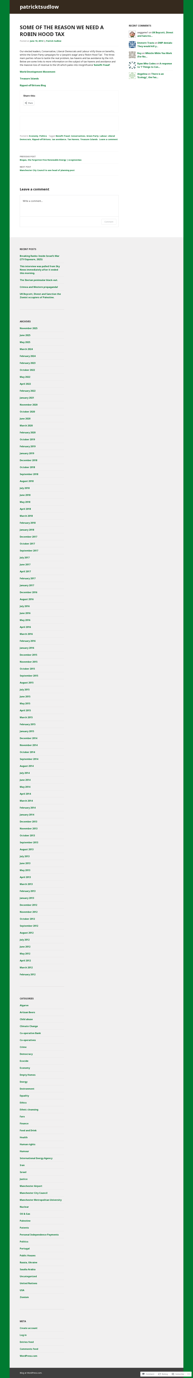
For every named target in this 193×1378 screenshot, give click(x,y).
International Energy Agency (36, 1158)
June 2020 (25, 418)
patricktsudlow (39, 6)
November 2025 (28, 328)
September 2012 (29, 925)
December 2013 (28, 821)
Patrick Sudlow (53, 41)
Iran (22, 1165)
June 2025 (25, 335)
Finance (24, 1123)
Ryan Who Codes (146, 63)
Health (24, 1137)
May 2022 (25, 376)
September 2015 (29, 675)
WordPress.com (28, 1355)
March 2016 (26, 634)
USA (22, 1290)
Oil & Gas (25, 1213)
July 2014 (25, 773)
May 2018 (25, 502)
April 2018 (25, 508)
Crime (23, 1047)
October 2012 (27, 918)
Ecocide (24, 1060)
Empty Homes (27, 1074)
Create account (28, 1328)
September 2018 (29, 474)
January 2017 (27, 585)
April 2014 (25, 793)
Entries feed (27, 1342)
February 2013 (27, 891)
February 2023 (27, 363)
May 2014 (25, 786)
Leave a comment (108, 139)
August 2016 (26, 599)
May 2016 (25, 620)
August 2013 (26, 849)
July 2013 (25, 856)
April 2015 (25, 710)
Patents (24, 1227)
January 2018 (27, 529)
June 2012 (25, 946)
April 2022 (25, 383)
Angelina (142, 73)
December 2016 (28, 592)
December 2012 (28, 905)
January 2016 (27, 647)
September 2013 (29, 842)
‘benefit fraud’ (102, 65)
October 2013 (27, 835)
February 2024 (27, 356)
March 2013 (26, 884)
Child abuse (26, 1019)
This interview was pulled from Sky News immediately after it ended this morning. (40, 270)
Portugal (25, 1248)
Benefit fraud (63, 136)
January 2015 (27, 731)
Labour (103, 136)
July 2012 (25, 939)
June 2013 (25, 863)
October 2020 (27, 411)
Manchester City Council (33, 1193)
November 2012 (28, 911)
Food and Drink (28, 1130)
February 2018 (27, 522)
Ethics (23, 1102)
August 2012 (26, 932)
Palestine (25, 1220)
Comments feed (29, 1348)
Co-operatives (28, 1040)
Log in (23, 1335)
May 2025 (25, 342)
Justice (24, 1179)
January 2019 (27, 453)
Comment (108, 221)
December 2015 (28, 654)
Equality (24, 1095)
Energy (23, 1081)
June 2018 (25, 495)
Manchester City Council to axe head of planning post (47, 168)
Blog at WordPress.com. (31, 1372)
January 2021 (27, 397)
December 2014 (28, 738)
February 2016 (27, 640)
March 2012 (26, 967)
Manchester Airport (31, 1186)
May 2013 (25, 870)
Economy (33, 136)
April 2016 (25, 627)
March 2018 (26, 515)
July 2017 (25, 557)
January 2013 (27, 898)
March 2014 (26, 800)
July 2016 (25, 606)
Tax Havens (73, 139)
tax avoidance (59, 139)
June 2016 (25, 613)
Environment (27, 1088)
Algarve (24, 1005)
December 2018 (28, 460)
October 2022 (27, 370)
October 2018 (27, 467)
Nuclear (24, 1206)
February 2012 (27, 974)
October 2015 (27, 668)
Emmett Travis (145, 42)
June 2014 (25, 779)
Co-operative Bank (30, 1033)
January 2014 (27, 814)
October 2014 (27, 752)
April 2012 (25, 960)
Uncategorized (28, 1276)
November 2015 (28, 661)
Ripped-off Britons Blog (33, 85)
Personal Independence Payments (39, 1234)
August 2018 (26, 481)
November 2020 (28, 404)
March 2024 (26, 349)
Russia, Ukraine (28, 1262)
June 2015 (25, 696)
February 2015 (27, 724)
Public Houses (27, 1255)
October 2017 (27, 543)
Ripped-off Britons (41, 139)
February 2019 (27, 446)
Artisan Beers (27, 1012)
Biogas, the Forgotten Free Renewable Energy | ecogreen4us (51, 158)
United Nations (28, 1283)
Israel (23, 1172)
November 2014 (28, 745)
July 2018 (25, 488)
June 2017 (25, 564)
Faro (22, 1116)
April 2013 (25, 877)
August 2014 (26, 766)
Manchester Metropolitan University (41, 1199)
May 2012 (25, 953)
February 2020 (27, 432)
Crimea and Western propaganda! (39, 287)
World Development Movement (37, 71)
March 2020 (26, 425)
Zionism (24, 1297)
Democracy (26, 1054)
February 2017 (27, 578)
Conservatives (78, 136)
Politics (43, 136)
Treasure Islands (29, 78)
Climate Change (29, 1026)
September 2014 (29, 759)
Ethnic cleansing (29, 1109)
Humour (24, 1151)
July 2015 (25, 689)
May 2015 (25, 703)
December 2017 (28, 536)
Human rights (27, 1144)
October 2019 (27, 439)
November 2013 (28, 828)
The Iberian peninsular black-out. (39, 280)
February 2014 (27, 807)
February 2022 (27, 390)
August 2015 (26, 682)
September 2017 (29, 550)
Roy (139, 53)
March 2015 (26, 717)
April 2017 (25, 571)
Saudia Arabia (27, 1269)
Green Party (92, 136)
